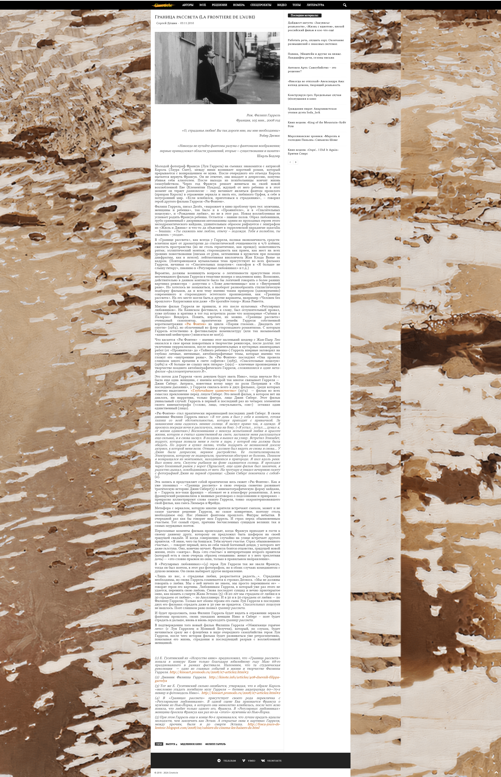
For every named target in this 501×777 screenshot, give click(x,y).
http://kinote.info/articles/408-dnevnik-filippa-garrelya (217, 679)
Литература (315, 5)
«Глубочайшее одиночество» (214, 390)
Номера (239, 5)
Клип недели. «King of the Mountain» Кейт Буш (317, 124)
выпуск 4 (171, 744)
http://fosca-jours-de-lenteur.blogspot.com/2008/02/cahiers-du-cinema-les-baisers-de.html (217, 726)
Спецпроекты (260, 5)
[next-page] (295, 162)
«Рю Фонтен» (195, 324)
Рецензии (219, 5)
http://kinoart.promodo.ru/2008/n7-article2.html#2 (240, 693)
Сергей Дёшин (166, 23)
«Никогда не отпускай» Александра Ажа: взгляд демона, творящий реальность (316, 83)
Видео (282, 5)
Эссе (202, 5)
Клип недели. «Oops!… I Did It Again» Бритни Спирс (313, 152)
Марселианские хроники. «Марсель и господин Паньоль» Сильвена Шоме (314, 138)
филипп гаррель (215, 744)
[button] (344, 5)
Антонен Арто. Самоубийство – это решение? (312, 69)
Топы (297, 5)
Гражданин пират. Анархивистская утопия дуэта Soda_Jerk (312, 111)
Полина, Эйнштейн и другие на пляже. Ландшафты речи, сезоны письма (315, 56)
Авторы (188, 5)
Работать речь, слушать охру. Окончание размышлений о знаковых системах (316, 42)
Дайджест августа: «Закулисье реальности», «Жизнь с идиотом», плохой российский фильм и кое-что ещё (316, 27)
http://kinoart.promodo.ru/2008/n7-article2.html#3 (208, 672)
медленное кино (191, 744)
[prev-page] (290, 162)
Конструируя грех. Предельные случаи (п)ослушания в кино (314, 97)
